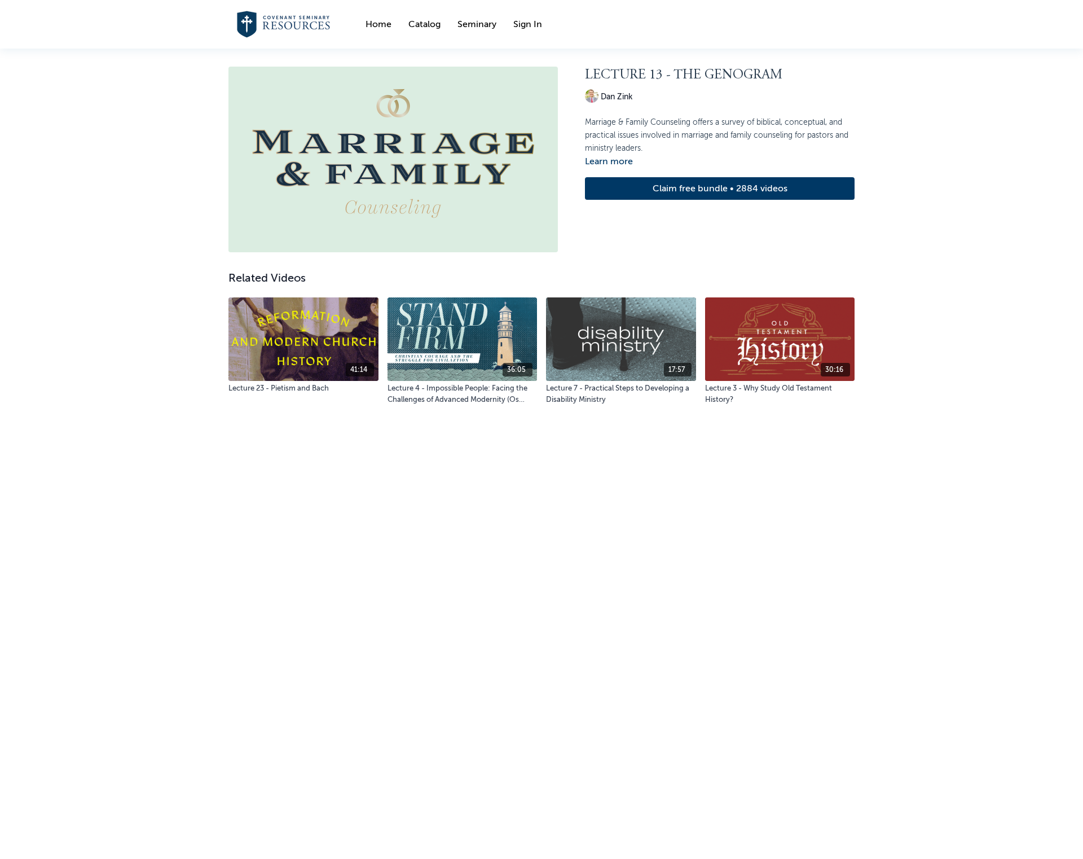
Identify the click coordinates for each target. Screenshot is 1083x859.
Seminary (476, 24)
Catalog (424, 24)
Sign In (527, 24)
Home (378, 24)
